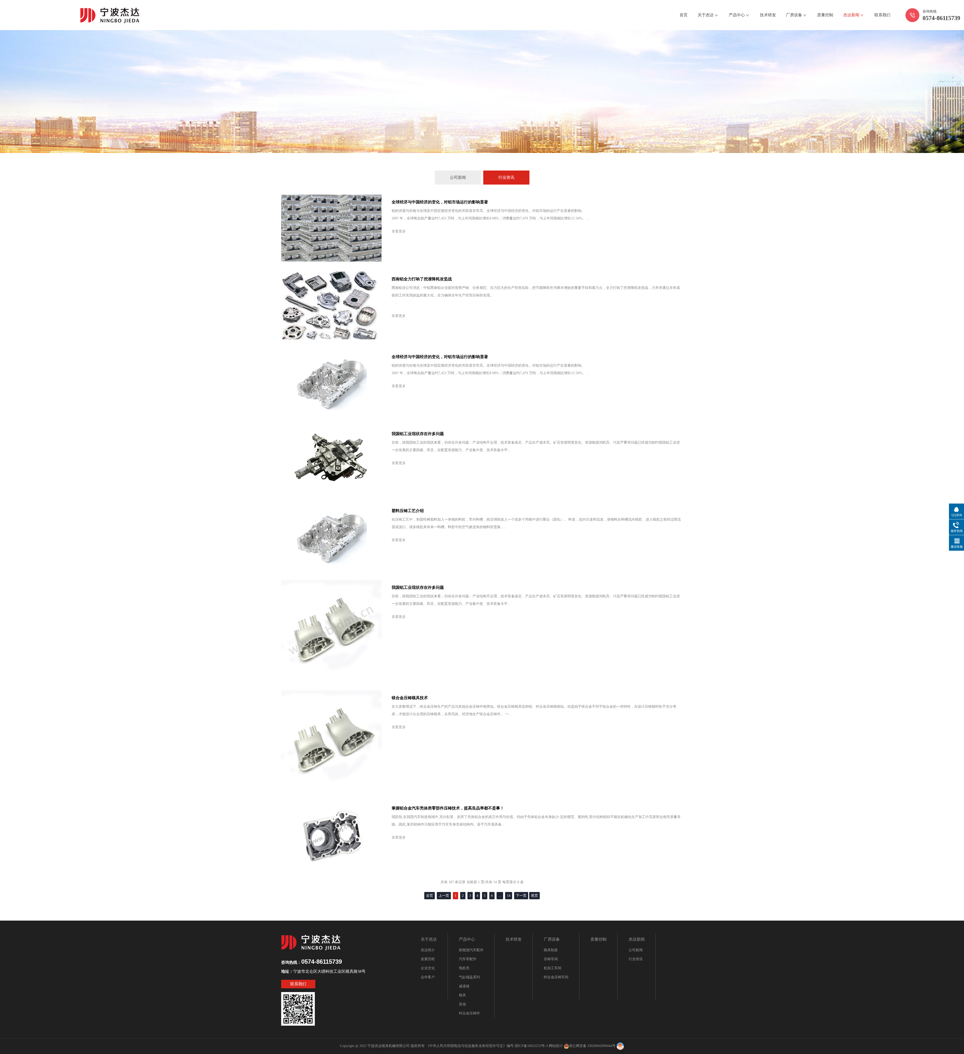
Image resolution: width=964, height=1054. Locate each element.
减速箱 (464, 986)
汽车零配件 (467, 959)
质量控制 (825, 15)
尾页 (534, 896)
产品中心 (737, 15)
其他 (462, 1004)
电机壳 (464, 968)
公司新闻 (458, 177)
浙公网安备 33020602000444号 (592, 1046)
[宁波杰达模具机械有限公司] (110, 14)
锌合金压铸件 (469, 1013)
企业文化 (428, 968)
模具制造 (551, 950)
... (499, 896)
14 (508, 896)
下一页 (521, 896)
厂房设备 (794, 15)
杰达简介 (428, 950)
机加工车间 (552, 968)
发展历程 (428, 959)
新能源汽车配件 (471, 950)
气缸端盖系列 (469, 977)
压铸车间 (551, 959)
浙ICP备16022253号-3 (531, 1046)
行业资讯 (506, 177)
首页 (684, 15)
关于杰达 (706, 15)
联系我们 (882, 15)
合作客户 (428, 977)
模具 (462, 995)
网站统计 (556, 1046)
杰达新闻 (851, 15)
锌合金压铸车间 (556, 977)
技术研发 (768, 15)
